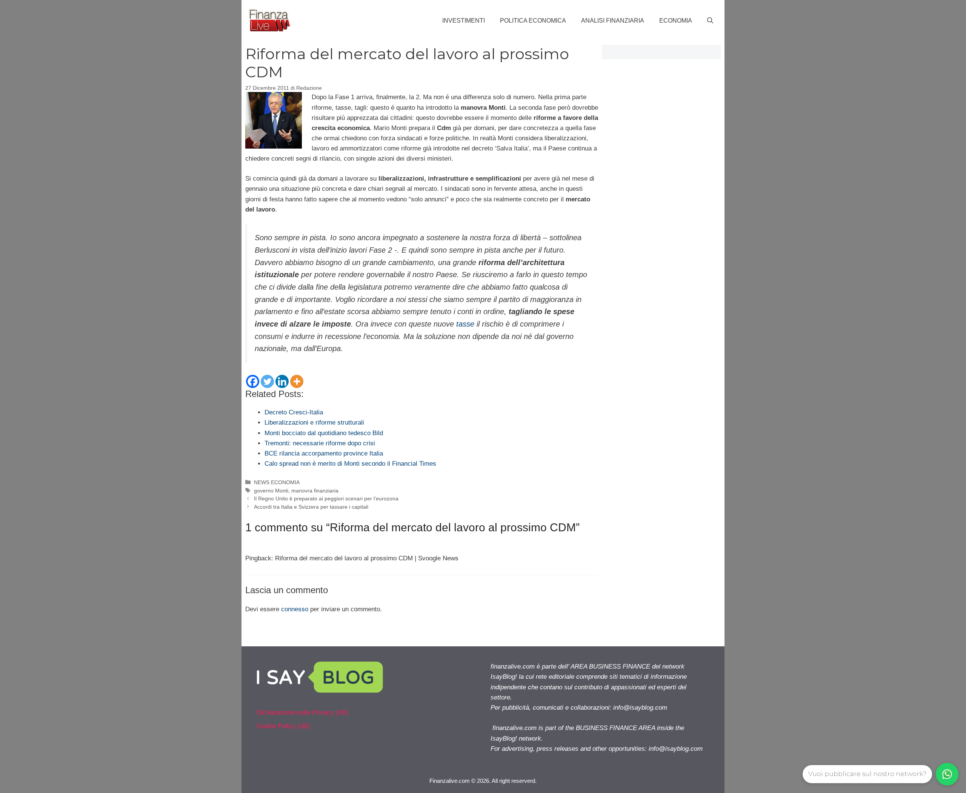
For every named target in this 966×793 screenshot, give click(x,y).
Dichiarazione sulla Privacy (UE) (303, 712)
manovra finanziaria (314, 491)
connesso (294, 609)
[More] (296, 381)
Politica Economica (533, 20)
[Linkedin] (282, 381)
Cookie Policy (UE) (284, 726)
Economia (675, 20)
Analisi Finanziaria (612, 20)
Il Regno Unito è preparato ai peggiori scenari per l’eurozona (326, 498)
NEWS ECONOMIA (277, 482)
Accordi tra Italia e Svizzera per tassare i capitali (311, 507)
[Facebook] (252, 381)
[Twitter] (267, 381)
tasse (465, 324)
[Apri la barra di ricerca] (710, 20)
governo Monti (271, 491)
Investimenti (463, 20)
